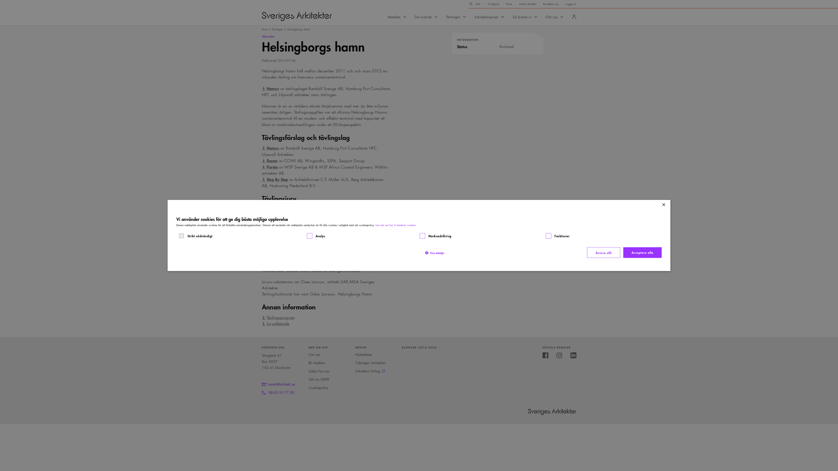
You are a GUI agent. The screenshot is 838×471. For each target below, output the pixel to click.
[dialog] (419, 235)
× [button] (663, 204)
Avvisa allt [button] (604, 252)
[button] (434, 252)
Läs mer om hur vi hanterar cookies (396, 225)
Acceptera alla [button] (642, 252)
